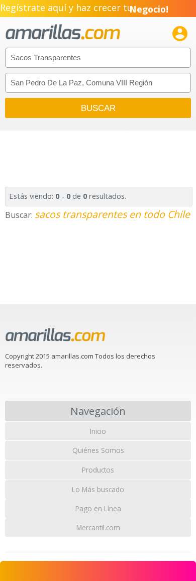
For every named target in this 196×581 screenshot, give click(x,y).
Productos (98, 470)
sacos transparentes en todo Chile (112, 214)
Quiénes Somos (98, 450)
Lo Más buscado (98, 489)
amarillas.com (63, 32)
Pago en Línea (98, 508)
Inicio (98, 431)
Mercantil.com (98, 527)
